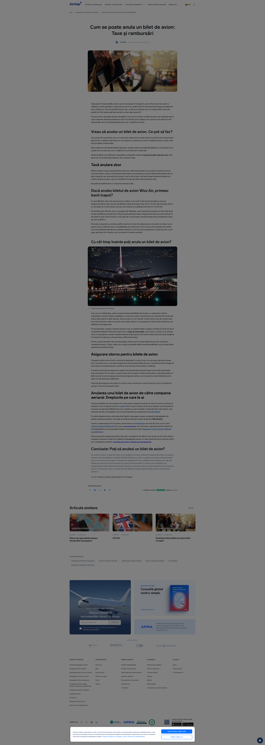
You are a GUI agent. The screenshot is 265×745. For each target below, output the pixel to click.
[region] (132, 734)
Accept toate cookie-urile (177, 731)
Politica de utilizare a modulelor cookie (114, 736)
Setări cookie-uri (177, 737)
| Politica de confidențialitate (136, 736)
